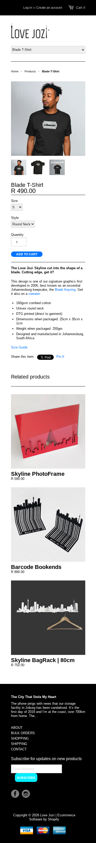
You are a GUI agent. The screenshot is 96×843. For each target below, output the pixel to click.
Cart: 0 (80, 7)
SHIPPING (19, 744)
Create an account (49, 7)
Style (15, 218)
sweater (34, 294)
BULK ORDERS (23, 733)
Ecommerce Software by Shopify (52, 817)
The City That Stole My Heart (33, 697)
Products (30, 71)
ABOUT (17, 728)
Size (14, 201)
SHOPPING (20, 738)
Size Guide (19, 347)
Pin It (60, 356)
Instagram (26, 794)
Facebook (15, 794)
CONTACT (19, 749)
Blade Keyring (65, 290)
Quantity (17, 235)
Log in (27, 7)
